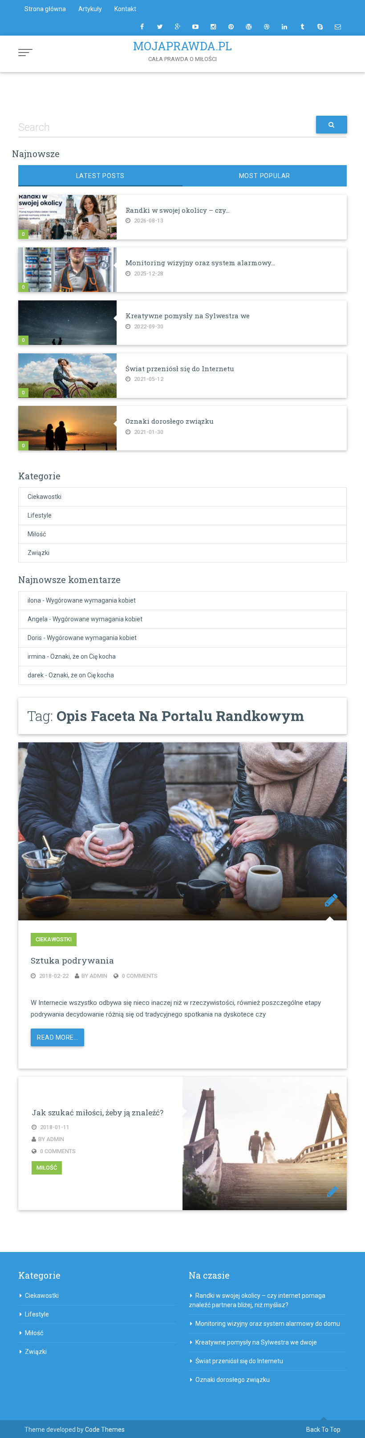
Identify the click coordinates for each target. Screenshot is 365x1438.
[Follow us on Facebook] (142, 27)
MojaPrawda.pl (182, 46)
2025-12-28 (148, 273)
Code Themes (105, 1429)
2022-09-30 (148, 326)
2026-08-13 (148, 220)
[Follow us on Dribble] (267, 27)
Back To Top (323, 1429)
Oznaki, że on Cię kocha (83, 656)
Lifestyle (40, 515)
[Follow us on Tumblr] (302, 27)
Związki (38, 552)
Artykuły (90, 8)
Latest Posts (100, 175)
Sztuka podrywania (72, 960)
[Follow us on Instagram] (213, 27)
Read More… (57, 1037)
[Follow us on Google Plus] (178, 27)
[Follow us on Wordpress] (249, 27)
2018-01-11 (54, 1127)
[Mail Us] (338, 27)
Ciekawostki (44, 496)
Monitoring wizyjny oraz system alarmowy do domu (267, 1323)
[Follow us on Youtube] (195, 27)
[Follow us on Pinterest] (231, 27)
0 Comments (139, 975)
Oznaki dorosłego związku (170, 421)
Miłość (37, 534)
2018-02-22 (53, 975)
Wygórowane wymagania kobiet (91, 600)
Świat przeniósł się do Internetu (180, 368)
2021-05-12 (148, 379)
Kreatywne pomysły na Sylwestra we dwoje (256, 1342)
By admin (94, 975)
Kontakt (125, 8)
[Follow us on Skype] (320, 27)
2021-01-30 (148, 432)
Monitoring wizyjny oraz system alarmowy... (200, 262)
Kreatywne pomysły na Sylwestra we (188, 315)
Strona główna (45, 8)
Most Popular (265, 175)
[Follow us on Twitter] (160, 27)
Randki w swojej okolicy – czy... (178, 210)
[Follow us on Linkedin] (284, 27)
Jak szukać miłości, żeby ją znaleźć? (97, 1113)
